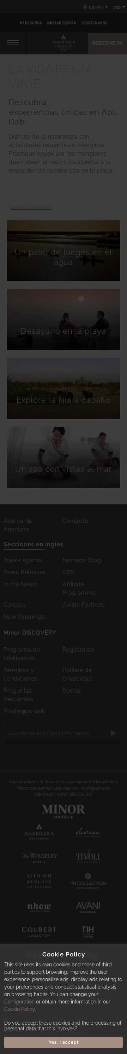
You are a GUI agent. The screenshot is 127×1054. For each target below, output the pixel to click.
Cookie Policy (19, 1009)
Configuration (19, 1001)
